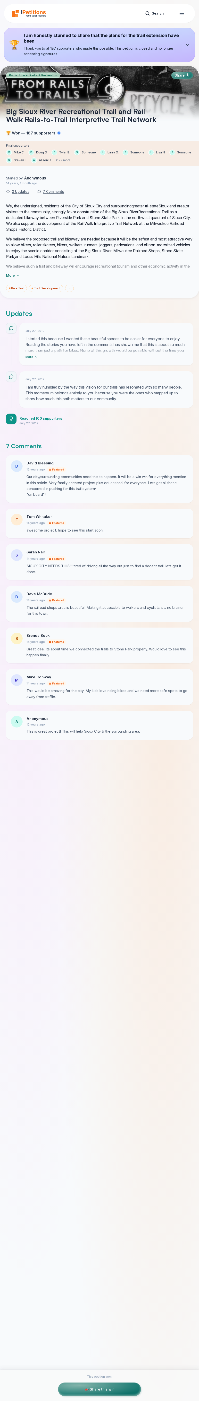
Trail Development (46, 288)
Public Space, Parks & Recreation (33, 75)
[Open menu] (181, 13)
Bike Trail (16, 288)
